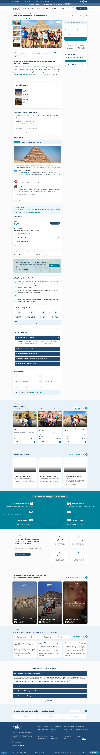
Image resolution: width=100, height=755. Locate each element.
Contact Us (53, 729)
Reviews (63, 8)
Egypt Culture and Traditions (49, 476)
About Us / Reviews (68, 729)
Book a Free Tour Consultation (76, 64)
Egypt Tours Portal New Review (47, 619)
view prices (79, 22)
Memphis (39, 188)
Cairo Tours (25, 13)
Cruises (38, 8)
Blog (13, 752)
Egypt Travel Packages (43, 729)
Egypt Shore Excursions (43, 736)
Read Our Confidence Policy (22, 554)
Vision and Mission (68, 736)
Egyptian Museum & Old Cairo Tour (24, 429)
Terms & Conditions (80, 731)
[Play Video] (24, 602)
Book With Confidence (50, 494)
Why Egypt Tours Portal (69, 731)
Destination (45, 8)
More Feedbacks (76, 636)
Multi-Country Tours (42, 738)
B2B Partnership (54, 738)
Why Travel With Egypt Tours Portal (50, 497)
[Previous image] (23, 34)
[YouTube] (27, 1)
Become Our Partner (74, 711)
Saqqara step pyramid (26, 172)
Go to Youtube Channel (74, 577)
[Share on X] (35, 619)
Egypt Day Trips (41, 734)
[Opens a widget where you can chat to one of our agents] (4, 753)
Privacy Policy (78, 734)
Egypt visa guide (49, 343)
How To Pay (53, 734)
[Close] (86, 4)
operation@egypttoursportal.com (42, 1)
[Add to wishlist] (86, 16)
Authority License (79, 736)
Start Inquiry (75, 39)
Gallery (17, 752)
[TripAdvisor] (29, 1)
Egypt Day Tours (19, 13)
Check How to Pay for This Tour (51, 323)
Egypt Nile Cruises (42, 731)
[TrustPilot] (31, 1)
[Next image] (60, 34)
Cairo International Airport (23, 476)
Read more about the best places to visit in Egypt (58, 681)
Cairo (22, 77)
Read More (16, 79)
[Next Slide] (59, 85)
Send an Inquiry (55, 223)
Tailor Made (55, 265)
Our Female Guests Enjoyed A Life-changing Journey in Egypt (74, 618)
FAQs (52, 736)
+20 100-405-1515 (17, 1)
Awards (66, 734)
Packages (30, 8)
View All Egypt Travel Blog (74, 454)
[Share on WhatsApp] (35, 622)
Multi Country (55, 8)
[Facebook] (13, 745)
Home (24, 8)
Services (66, 738)
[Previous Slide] (55, 85)
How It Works (54, 731)
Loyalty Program (23, 752)
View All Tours (77, 408)
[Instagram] (25, 1)
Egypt (42, 74)
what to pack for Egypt (37, 392)
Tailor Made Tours (82, 8)
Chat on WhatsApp (75, 61)
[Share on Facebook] (35, 616)
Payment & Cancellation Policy (82, 729)
